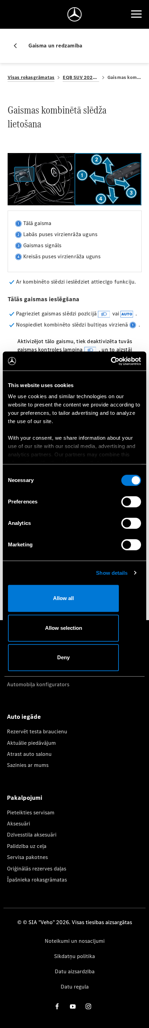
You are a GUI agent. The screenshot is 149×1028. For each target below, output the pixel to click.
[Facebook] (57, 1006)
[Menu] (136, 14)
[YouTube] (73, 1006)
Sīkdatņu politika (74, 956)
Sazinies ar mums (28, 765)
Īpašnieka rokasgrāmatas (37, 879)
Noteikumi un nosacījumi (75, 941)
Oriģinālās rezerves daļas (36, 868)
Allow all (63, 598)
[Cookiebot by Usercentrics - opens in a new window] (110, 361)
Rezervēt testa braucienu (37, 731)
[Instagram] (88, 1006)
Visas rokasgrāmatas (31, 77)
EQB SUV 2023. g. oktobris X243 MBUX (81, 77)
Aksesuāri (18, 823)
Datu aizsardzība (75, 971)
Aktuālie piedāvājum (31, 743)
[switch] (131, 501)
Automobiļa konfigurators (38, 684)
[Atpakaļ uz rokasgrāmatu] (18, 45)
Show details (112, 573)
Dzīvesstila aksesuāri (31, 834)
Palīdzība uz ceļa (26, 846)
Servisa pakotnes (27, 857)
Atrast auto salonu (29, 754)
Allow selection (63, 628)
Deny (63, 657)
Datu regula (75, 986)
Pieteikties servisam (30, 812)
